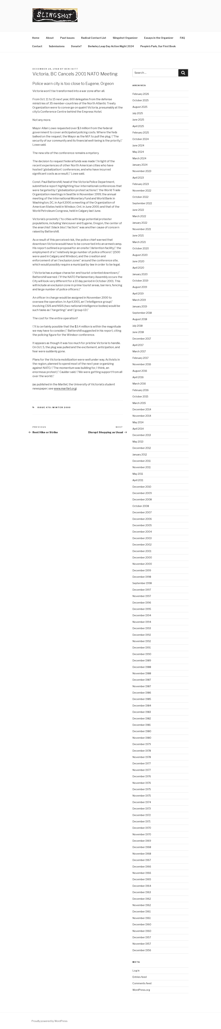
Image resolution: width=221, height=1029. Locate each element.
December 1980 (141, 731)
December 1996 (141, 602)
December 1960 (141, 924)
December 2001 (141, 551)
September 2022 (142, 203)
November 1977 (141, 769)
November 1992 (141, 641)
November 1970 (141, 834)
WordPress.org (141, 989)
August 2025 (139, 106)
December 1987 (141, 679)
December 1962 (141, 898)
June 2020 (138, 261)
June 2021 (138, 235)
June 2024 (138, 145)
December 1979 (141, 744)
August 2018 (139, 319)
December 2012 (141, 447)
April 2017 (137, 345)
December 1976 (141, 776)
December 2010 (141, 486)
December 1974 (141, 802)
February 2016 (140, 390)
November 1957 (141, 943)
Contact (37, 46)
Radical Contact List (93, 37)
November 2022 (141, 190)
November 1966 (141, 872)
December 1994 (141, 615)
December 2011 (141, 460)
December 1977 (141, 763)
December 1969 (141, 840)
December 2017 (141, 338)
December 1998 (141, 576)
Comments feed (141, 983)
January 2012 (139, 454)
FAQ (182, 37)
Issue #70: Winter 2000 (54, 407)
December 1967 (141, 860)
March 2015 (139, 403)
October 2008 (140, 506)
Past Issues (67, 37)
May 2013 (137, 441)
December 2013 (141, 435)
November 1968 (141, 853)
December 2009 (142, 493)
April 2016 (138, 377)
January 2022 (139, 222)
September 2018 (142, 312)
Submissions (57, 46)
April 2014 (138, 428)
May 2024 (138, 151)
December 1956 (141, 950)
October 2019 (140, 280)
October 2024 (140, 139)
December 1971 (141, 821)
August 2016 (139, 370)
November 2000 (142, 563)
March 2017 (139, 351)
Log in (136, 970)
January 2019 (139, 306)
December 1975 (141, 789)
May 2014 (137, 422)
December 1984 (141, 705)
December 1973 (141, 808)
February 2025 (140, 132)
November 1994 (141, 621)
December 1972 (141, 815)
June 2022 (138, 209)
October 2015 (140, 396)
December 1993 (141, 628)
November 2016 (141, 364)
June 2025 (138, 119)
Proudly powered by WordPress (49, 1021)
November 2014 (141, 415)
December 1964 (141, 885)
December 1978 (141, 750)
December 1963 (141, 892)
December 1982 (141, 718)
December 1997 (141, 589)
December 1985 (141, 699)
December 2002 (142, 544)
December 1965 (141, 879)
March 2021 (139, 242)
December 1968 (141, 847)
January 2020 (140, 274)
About (50, 37)
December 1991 (141, 647)
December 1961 (141, 911)
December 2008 (142, 499)
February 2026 (140, 93)
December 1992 (141, 634)
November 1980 (141, 737)
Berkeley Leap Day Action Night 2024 (111, 46)
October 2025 (140, 100)
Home (35, 37)
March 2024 (139, 158)
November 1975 (141, 795)
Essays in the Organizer (158, 37)
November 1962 (141, 905)
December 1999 (141, 570)
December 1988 (141, 667)
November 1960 (141, 930)
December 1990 (141, 654)
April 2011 (137, 480)
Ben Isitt (71, 69)
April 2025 (138, 126)
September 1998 (142, 583)
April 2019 (138, 293)
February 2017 (140, 357)
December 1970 (141, 827)
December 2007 (142, 512)
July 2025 (137, 113)
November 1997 (141, 596)
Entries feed (139, 976)
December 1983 (141, 711)
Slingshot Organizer (125, 37)
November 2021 (141, 229)
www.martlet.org (65, 388)
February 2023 (140, 184)
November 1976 (141, 782)
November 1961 (141, 918)
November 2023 (141, 171)
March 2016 (139, 383)
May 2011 (137, 473)
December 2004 (142, 531)
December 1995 (141, 608)
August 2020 (140, 254)
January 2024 (139, 164)
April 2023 (138, 177)
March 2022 (139, 216)
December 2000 (142, 557)
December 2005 (142, 525)
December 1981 (141, 724)
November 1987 (141, 686)
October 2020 (140, 248)
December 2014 (141, 409)
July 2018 (137, 325)
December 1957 (141, 937)
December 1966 (141, 866)
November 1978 (141, 757)
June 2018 (138, 332)
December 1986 (141, 692)
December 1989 (141, 660)
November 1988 (141, 673)
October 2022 (140, 196)
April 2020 (138, 267)
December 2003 (142, 538)
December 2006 (142, 518)
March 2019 (139, 299)
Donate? (76, 46)
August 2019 (139, 286)
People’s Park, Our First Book (158, 46)
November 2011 (141, 467)
